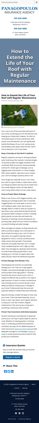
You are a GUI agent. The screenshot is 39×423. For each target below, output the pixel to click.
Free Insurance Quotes (10, 2)
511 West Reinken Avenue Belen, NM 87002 (19, 405)
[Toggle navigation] (36, 2)
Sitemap (24, 388)
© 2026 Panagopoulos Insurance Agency (16, 384)
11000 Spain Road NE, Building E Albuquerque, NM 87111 (20, 394)
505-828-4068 (20, 18)
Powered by (25, 419)
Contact (16, 388)
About (33, 384)
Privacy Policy (12, 419)
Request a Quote (13, 357)
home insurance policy (23, 329)
